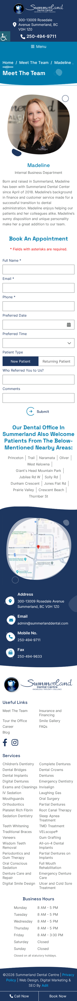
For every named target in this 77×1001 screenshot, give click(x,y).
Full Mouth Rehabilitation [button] (50, 865)
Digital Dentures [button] (16, 781)
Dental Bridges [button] (14, 770)
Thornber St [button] (38, 496)
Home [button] (8, 62)
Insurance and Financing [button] (50, 713)
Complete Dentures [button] (55, 764)
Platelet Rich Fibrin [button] (18, 810)
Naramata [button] (47, 458)
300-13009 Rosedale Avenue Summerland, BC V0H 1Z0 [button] (38, 24)
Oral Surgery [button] (49, 798)
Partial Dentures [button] (52, 804)
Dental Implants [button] (15, 775)
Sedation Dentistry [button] (18, 816)
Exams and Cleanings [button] (20, 787)
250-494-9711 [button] (41, 36)
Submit (43, 411)
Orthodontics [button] (13, 804)
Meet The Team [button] (15, 711)
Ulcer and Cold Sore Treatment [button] (55, 885)
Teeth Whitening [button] (16, 826)
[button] (38, 8)
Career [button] (8, 726)
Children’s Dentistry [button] (18, 764)
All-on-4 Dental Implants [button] (51, 845)
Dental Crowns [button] (51, 770)
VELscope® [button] (48, 832)
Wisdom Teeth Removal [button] (14, 845)
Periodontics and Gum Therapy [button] (16, 855)
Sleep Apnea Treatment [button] (49, 818)
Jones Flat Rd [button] (55, 483)
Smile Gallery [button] (49, 721)
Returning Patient (56, 361)
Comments (11, 389)
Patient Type (13, 352)
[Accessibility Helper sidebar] (5, 36)
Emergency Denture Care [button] (55, 875)
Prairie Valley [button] (23, 490)
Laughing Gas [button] (50, 793)
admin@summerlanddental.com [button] (43, 623)
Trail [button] (31, 458)
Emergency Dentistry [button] (56, 781)
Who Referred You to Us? (23, 370)
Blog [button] (6, 732)
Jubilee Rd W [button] (29, 477)
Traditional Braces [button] (17, 832)
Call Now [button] (21, 996)
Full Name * (12, 260)
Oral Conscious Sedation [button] (15, 865)
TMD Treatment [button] (51, 826)
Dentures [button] (46, 775)
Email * (8, 278)
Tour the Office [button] (15, 721)
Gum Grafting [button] (50, 837)
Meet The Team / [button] (36, 62)
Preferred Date (15, 315)
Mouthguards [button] (13, 798)
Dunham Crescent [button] (25, 483)
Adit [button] (45, 985)
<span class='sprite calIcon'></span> (69, 324)
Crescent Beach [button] (51, 490)
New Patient (20, 361)
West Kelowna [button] (38, 464)
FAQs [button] (43, 726)
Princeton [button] (15, 458)
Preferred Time (15, 334)
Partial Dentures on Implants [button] (54, 855)
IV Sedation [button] (12, 793)
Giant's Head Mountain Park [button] (38, 470)
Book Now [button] (57, 996)
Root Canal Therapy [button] (55, 810)
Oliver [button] (64, 458)
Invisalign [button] (46, 787)
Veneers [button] (9, 837)
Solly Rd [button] (51, 477)
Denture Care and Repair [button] (17, 875)
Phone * (9, 297)
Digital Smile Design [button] (19, 883)
